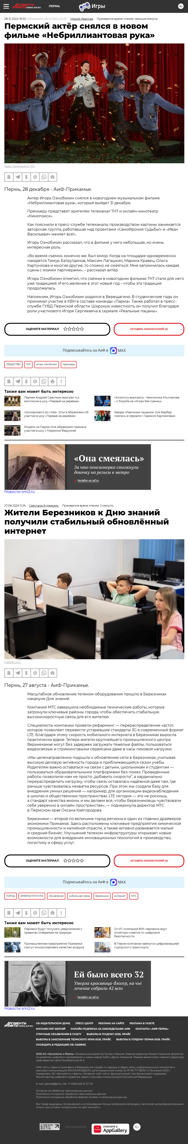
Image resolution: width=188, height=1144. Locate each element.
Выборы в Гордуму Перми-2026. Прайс (143, 1039)
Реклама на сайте (111, 1023)
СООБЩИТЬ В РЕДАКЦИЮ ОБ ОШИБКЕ (61, 1044)
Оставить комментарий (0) (149, 329)
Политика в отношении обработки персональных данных (71, 1093)
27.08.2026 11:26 (14, 505)
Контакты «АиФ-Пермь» (152, 1028)
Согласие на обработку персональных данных (64, 1090)
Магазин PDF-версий (50, 1028)
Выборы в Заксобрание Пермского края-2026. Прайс (73, 1039)
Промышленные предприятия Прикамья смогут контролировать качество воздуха (54, 945)
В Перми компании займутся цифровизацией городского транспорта (146, 945)
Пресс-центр (84, 1023)
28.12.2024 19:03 (15, 18)
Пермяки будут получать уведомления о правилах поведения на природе (53, 930)
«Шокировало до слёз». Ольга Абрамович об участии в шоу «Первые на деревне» (56, 414)
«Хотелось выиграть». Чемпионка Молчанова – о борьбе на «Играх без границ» (146, 399)
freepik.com (12, 662)
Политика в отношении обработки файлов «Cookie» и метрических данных (81, 1097)
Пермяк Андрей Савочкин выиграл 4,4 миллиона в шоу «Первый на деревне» (51, 399)
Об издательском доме (53, 1023)
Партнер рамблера (75, 1126)
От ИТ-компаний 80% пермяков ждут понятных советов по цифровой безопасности (140, 932)
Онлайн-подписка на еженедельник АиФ (100, 1028)
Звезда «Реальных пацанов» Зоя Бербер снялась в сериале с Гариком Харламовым (144, 414)
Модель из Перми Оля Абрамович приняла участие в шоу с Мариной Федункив (55, 428)
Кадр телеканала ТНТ (19, 166)
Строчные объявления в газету (58, 1034)
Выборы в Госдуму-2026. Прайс (109, 1034)
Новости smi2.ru (19, 492)
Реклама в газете (142, 1023)
